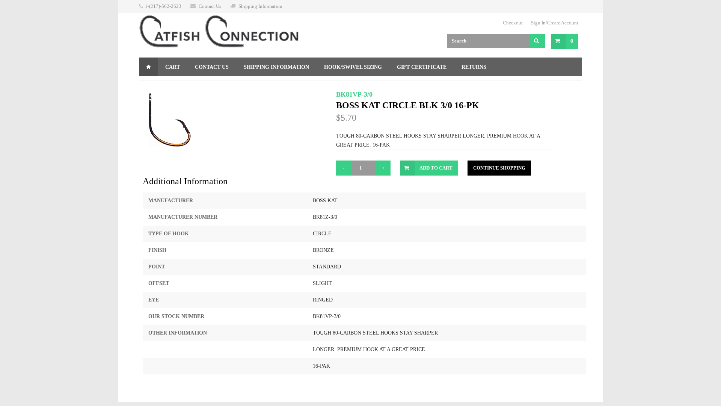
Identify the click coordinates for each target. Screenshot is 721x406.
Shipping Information (260, 6)
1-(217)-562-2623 (163, 6)
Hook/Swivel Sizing (353, 67)
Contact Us (210, 6)
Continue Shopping (499, 168)
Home (148, 67)
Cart (172, 67)
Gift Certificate (421, 67)
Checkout (513, 23)
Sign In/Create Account (554, 23)
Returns (474, 67)
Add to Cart (436, 168)
